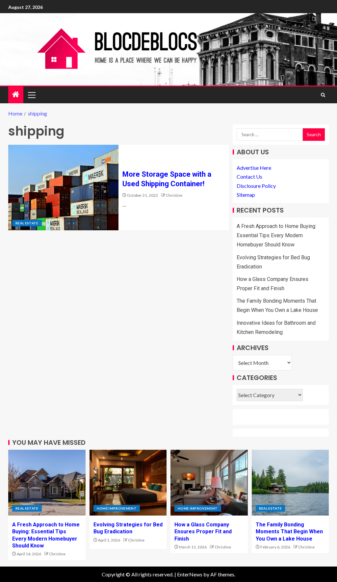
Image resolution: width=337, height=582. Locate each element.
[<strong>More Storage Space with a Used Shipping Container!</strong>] (63, 187)
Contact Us (249, 176)
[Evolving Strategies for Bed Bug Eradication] (128, 483)
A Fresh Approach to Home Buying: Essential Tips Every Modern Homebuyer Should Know (276, 235)
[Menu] (31, 95)
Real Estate (27, 223)
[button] (31, 95)
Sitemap (246, 194)
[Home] (15, 94)
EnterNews (189, 574)
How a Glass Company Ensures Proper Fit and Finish (203, 531)
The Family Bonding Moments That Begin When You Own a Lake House (289, 531)
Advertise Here (254, 167)
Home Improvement (117, 508)
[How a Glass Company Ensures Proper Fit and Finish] (209, 483)
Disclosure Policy (256, 186)
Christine (174, 195)
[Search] (323, 95)
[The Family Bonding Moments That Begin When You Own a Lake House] (290, 483)
